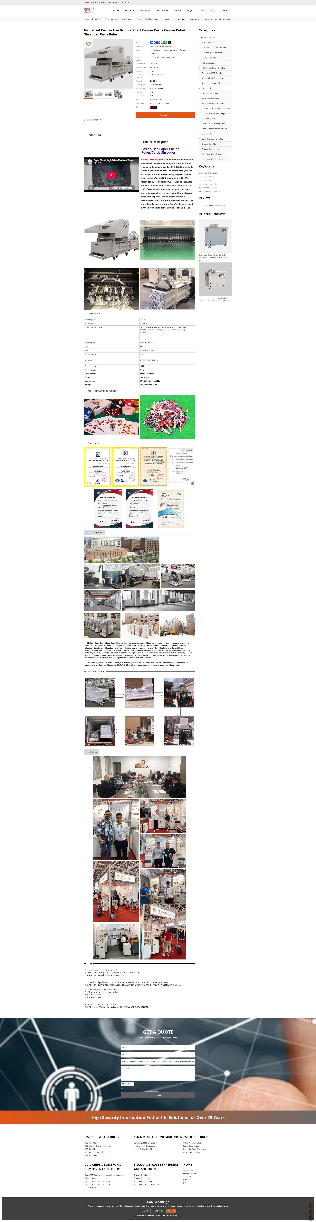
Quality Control (189, 1173)
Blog (185, 1180)
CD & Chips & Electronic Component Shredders (114, 19)
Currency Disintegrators (193, 1152)
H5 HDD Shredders (92, 1155)
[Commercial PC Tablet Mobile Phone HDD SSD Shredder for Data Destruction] (215, 279)
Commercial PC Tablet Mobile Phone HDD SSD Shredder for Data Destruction (215, 299)
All (92, 19)
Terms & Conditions (152, 1091)
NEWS (203, 10)
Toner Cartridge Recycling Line (146, 1184)
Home (87, 19)
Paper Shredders (196, 1137)
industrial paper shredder (209, 191)
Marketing (175, 1215)
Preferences (164, 1215)
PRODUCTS (145, 10)
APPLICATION (162, 10)
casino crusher (205, 180)
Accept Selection (158, 1211)
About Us (187, 1177)
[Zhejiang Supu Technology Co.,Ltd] (89, 10)
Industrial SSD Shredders (144, 1146)
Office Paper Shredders (193, 1143)
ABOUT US (129, 10)
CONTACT (225, 10)
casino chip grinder (207, 176)
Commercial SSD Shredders (145, 1143)
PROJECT (190, 10)
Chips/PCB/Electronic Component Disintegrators (104, 1175)
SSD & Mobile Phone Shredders (158, 1137)
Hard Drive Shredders (102, 1137)
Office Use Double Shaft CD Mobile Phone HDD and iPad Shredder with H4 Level (215, 257)
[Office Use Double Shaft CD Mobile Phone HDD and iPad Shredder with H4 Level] (215, 236)
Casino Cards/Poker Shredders (148, 19)
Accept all (171, 1211)
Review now (220, 205)
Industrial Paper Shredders (194, 1149)
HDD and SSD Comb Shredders (97, 1146)
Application (188, 1170)
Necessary (143, 1215)
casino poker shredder (208, 184)
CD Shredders (90, 1187)
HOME (116, 10)
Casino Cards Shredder (208, 173)
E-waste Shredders (141, 1175)
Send (158, 1095)
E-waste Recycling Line (143, 1178)
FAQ (213, 10)
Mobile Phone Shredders (144, 1149)
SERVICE (177, 10)
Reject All (144, 1211)
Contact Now (165, 115)
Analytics (153, 1215)
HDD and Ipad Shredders (95, 1152)
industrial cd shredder (208, 188)
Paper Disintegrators (191, 1146)
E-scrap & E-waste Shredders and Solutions (156, 1167)
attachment (128, 1084)
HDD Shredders (91, 1143)
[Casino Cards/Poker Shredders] (153, 107)
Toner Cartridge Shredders (145, 1181)
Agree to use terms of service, (140, 1091)
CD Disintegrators (92, 1178)
